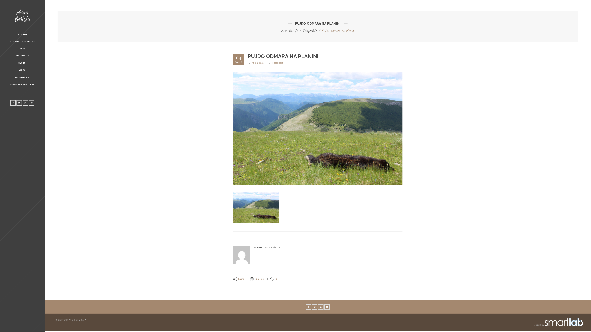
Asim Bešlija (289, 31)
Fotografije (309, 31)
